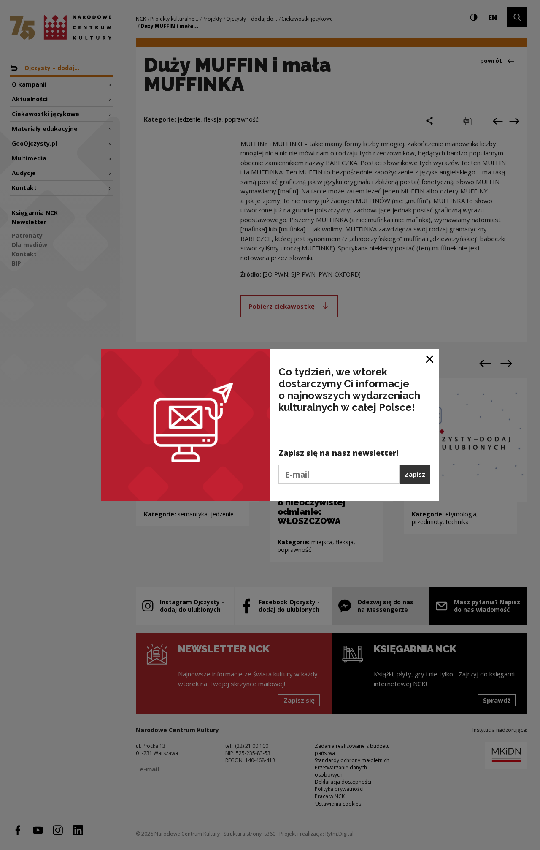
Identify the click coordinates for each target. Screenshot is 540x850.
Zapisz (415, 474)
